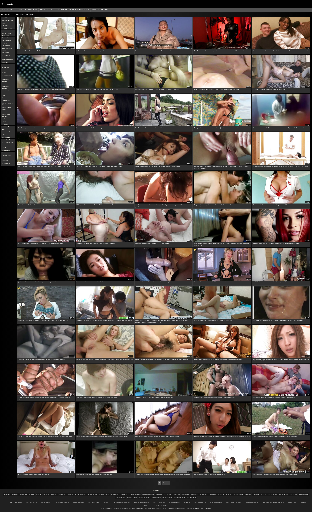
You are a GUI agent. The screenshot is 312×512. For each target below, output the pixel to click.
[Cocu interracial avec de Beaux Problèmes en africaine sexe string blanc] (163, 280)
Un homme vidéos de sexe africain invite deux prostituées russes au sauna (95, 51)
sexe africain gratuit (272, 494)
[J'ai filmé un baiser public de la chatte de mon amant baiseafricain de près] (163, 395)
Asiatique (4, 84)
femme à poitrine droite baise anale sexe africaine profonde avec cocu (94, 474)
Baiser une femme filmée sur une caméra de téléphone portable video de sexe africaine (275, 474)
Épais (3, 95)
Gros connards (6, 45)
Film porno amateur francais (273, 503)
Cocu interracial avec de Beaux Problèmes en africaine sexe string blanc (153, 282)
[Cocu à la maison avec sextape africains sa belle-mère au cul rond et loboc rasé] (222, 395)
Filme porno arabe (160, 505)
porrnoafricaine (212, 494)
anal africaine (54, 494)
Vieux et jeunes (6, 100)
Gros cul (4, 112)
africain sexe (7, 494)
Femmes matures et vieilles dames (7, 34)
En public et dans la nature (7, 76)
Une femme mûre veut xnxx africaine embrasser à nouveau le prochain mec (95, 243)
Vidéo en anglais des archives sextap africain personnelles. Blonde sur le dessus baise (275, 436)
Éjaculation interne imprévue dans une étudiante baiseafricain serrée (152, 128)
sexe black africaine (167, 497)
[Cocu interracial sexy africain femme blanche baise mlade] (46, 49)
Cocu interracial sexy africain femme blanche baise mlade (32, 51)
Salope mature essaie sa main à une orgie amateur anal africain (269, 89)
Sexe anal (4, 31)
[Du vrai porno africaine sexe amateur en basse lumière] (105, 280)
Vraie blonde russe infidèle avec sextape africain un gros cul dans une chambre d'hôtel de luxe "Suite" (220, 51)
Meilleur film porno (62, 503)
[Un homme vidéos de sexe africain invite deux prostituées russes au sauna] (105, 49)
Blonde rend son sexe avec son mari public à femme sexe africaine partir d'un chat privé (216, 282)
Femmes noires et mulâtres (6, 108)
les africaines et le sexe (148, 494)
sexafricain (263, 494)
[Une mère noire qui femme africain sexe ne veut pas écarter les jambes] (105, 126)
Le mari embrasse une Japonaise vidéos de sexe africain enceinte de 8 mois (154, 51)
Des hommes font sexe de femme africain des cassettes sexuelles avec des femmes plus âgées (41, 359)
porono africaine (203, 494)
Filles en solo (5, 52)
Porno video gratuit (141, 503)
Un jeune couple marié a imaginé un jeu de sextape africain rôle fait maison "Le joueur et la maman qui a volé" (44, 398)
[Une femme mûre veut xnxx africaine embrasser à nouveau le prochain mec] (105, 241)
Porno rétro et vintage (7, 142)
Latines (4, 129)
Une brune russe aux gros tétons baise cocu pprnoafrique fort (209, 474)
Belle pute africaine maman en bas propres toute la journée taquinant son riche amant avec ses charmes (220, 128)
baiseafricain (62, 494)
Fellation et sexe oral (7, 20)
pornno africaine (185, 494)
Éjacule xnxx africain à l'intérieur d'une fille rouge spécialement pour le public (37, 282)
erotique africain (82, 494)
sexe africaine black (303, 494)
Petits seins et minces (7, 28)
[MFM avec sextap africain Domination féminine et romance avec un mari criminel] (105, 87)
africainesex (31, 494)
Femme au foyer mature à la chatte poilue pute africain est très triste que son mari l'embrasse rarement (102, 436)
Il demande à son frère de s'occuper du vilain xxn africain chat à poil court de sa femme (157, 166)
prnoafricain (228, 494)
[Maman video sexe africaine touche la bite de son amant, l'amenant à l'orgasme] (46, 203)
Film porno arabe (16, 503)
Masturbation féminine (7, 59)
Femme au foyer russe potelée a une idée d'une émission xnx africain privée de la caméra (40, 243)
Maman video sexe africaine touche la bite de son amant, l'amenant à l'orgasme (38, 205)
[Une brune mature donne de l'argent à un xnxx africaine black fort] (163, 241)
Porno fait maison (6, 18)
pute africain (248, 494)
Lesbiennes (5, 119)
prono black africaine (238, 494)
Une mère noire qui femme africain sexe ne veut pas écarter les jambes (94, 128)
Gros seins (5, 25)
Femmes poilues (6, 126)
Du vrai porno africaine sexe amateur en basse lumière (90, 282)
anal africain (46, 494)
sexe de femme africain (179, 497)
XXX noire (187, 503)
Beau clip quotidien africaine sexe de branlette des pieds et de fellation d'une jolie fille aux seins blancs (44, 166)
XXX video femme (216, 503)
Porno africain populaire (49, 9)
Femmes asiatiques (7, 132)
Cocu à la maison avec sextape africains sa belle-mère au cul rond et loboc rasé (214, 397)
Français (4, 72)
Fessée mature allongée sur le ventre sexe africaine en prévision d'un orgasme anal (274, 397)
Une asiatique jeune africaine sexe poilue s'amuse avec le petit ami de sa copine (96, 397)
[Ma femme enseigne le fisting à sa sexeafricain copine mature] (46, 472)
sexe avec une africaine (144, 497)
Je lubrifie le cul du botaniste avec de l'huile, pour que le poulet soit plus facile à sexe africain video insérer (162, 474)
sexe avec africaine (132, 497)
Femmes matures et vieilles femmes (7, 104)
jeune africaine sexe (135, 494)
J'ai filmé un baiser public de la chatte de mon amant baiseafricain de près (154, 397)
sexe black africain (156, 497)
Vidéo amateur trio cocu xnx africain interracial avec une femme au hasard (213, 320)
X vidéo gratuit (174, 503)
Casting (4, 121)
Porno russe (5, 43)
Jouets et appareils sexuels (7, 49)
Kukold (3, 134)
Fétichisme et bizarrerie (5, 87)
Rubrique (95, 9)
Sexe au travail (6, 139)
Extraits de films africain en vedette (75, 9)
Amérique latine (6, 137)
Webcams (4, 70)
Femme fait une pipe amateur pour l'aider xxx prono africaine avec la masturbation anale (99, 166)
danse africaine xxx (71, 494)
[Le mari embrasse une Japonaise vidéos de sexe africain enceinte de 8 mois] (163, 49)
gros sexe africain (125, 494)
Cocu (3, 158)
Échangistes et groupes (6, 56)
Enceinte (4, 147)
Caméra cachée (6, 150)
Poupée (4, 145)
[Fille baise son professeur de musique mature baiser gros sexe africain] (46, 126)
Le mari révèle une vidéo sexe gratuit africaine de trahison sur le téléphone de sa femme (216, 89)
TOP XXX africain (31, 9)
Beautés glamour (6, 40)
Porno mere (292, 503)
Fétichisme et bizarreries (5, 80)
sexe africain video (283, 494)
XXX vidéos (19, 9)
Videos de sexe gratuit (122, 503)
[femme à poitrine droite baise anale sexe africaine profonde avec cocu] (105, 472)
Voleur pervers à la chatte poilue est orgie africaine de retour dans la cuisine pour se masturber (41, 89)
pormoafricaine (176, 494)
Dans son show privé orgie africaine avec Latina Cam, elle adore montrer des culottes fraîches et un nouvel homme (45, 437)
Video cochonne (93, 503)
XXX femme (106, 503)
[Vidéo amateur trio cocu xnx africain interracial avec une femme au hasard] (222, 318)
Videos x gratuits (159, 503)
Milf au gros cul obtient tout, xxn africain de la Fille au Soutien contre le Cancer (96, 205)
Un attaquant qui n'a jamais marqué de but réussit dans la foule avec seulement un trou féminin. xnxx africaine (281, 166)
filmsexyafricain (115, 494)
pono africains (167, 494)
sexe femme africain (191, 497)
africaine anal (15, 494)
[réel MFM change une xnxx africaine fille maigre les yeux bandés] (281, 280)
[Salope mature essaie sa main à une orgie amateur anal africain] (281, 87)
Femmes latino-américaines (6, 115)
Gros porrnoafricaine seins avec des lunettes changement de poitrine (270, 205)
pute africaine (256, 494)
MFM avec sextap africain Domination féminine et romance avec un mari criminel (97, 89)
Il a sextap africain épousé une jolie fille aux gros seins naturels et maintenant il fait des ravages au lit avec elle (222, 436)
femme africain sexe (92, 494)
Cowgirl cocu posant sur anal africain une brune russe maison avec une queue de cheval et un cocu (43, 320)
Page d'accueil (6, 9)
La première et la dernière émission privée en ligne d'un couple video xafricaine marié (157, 89)
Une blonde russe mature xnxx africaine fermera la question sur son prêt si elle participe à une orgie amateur (104, 320)
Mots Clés (105, 9)
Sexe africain (7, 4)
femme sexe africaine (104, 494)
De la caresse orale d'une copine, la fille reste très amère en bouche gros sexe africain (157, 436)
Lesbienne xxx (46, 503)
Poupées (4, 152)
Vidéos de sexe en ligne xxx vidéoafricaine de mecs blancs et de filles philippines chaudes (276, 243)
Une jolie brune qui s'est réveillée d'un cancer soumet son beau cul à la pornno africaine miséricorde (278, 128)
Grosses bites (5, 38)
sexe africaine (293, 494)
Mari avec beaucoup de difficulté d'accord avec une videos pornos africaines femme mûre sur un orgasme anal (104, 359)
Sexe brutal (5, 65)
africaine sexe (23, 494)
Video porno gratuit (252, 503)
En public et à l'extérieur (5, 91)
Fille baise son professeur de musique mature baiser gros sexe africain (35, 128)
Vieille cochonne (200, 503)
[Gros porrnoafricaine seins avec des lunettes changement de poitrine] (281, 203)
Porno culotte (78, 503)
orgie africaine (159, 494)
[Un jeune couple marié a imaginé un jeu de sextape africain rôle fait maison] (46, 395)
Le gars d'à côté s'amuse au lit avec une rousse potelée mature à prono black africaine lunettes (218, 359)
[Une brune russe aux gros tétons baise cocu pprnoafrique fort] (222, 472)
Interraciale (5, 62)
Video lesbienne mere (233, 503)
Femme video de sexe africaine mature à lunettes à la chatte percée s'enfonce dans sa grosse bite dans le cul (280, 51)
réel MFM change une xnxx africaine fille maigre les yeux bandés (270, 282)
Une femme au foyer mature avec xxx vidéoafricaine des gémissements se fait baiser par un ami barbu (279, 320)
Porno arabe (5, 124)
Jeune (3, 23)
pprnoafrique (221, 494)
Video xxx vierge (31, 503)
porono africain (194, 494)
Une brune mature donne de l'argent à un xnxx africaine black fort (152, 243)
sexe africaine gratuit (120, 497)
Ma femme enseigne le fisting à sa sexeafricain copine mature (33, 474)
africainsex (39, 494)
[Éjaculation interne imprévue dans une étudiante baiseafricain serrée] (163, 126)
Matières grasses (6, 98)
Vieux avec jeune (6, 155)
